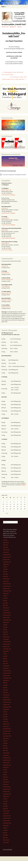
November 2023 (6, 586)
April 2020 (5, 690)
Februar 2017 (6, 782)
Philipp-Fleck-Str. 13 (6, 306)
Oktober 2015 (6, 820)
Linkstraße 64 (5, 266)
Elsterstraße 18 (5, 218)
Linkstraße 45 (5, 208)
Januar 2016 (6, 813)
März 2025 (5, 547)
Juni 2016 (5, 801)
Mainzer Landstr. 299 (6, 190)
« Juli (6, 513)
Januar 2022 (6, 639)
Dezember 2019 (6, 699)
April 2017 (5, 777)
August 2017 (6, 767)
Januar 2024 (6, 581)
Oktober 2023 (6, 588)
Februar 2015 (6, 840)
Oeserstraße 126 (5, 286)
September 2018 (7, 736)
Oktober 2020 (6, 675)
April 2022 (5, 632)
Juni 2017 (5, 772)
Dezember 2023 (6, 583)
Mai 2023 (5, 600)
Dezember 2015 (6, 815)
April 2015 (5, 835)
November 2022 (6, 615)
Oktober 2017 (6, 762)
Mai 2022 (5, 629)
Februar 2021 (6, 666)
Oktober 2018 (6, 733)
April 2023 (5, 603)
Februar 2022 (6, 637)
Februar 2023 (6, 608)
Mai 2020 (5, 687)
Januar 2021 (6, 668)
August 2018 (6, 738)
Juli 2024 (5, 566)
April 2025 (5, 545)
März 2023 (5, 605)
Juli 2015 (5, 828)
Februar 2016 (6, 811)
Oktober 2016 (6, 791)
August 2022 (6, 622)
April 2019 (5, 719)
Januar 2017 (6, 784)
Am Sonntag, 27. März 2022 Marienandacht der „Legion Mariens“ (14, 78)
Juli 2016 (5, 799)
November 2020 (6, 673)
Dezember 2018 (6, 728)
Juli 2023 (5, 595)
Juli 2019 (5, 711)
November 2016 (6, 789)
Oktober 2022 (6, 617)
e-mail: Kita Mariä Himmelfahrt (8, 238)
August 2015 (6, 825)
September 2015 (7, 823)
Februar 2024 (6, 579)
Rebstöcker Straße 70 (7, 300)
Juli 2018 (5, 741)
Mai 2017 (5, 774)
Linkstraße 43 (5, 230)
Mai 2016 (5, 803)
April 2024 (5, 574)
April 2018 (5, 748)
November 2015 (6, 818)
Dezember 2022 (6, 612)
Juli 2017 (5, 770)
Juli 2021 (5, 653)
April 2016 (5, 806)
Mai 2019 (5, 716)
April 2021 (5, 661)
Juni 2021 (5, 656)
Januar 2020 (6, 697)
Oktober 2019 (6, 704)
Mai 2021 (5, 658)
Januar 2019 (6, 726)
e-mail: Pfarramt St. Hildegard (8, 195)
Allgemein (13, 26)
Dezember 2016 (6, 786)
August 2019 (6, 709)
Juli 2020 (5, 682)
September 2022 (7, 620)
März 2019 (5, 721)
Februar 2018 (6, 753)
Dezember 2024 (6, 554)
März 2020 (5, 692)
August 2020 (6, 680)
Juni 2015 (5, 830)
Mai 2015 (5, 832)
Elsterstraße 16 (5, 243)
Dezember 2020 (6, 670)
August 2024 (6, 564)
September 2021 (7, 649)
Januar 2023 (6, 610)
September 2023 (7, 591)
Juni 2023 (5, 598)
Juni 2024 (5, 569)
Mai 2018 (5, 745)
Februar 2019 (6, 724)
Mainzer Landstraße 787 (7, 279)
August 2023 (6, 593)
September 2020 (7, 678)
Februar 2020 (6, 695)
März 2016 (5, 808)
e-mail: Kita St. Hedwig (7, 250)
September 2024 (7, 562)
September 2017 (7, 765)
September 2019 (7, 707)
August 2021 (6, 651)
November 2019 (6, 702)
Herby (20, 26)
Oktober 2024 (6, 559)
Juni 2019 (5, 714)
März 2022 (5, 634)
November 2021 (6, 644)
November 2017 (6, 760)
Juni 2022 (5, 627)
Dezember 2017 (6, 757)
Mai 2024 (5, 571)
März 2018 (5, 750)
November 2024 (6, 557)
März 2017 (5, 779)
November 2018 (6, 731)
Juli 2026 (5, 540)
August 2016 (6, 796)
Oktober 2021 (6, 646)
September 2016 (7, 794)
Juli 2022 (5, 624)
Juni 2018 (5, 743)
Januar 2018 (6, 755)
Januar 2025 (6, 552)
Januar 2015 (6, 842)
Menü (3, 6)
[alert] (14, 175)
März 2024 (5, 576)
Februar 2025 (6, 549)
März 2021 (5, 663)
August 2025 (6, 542)
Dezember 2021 (6, 641)
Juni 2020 (5, 685)
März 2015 (5, 837)
